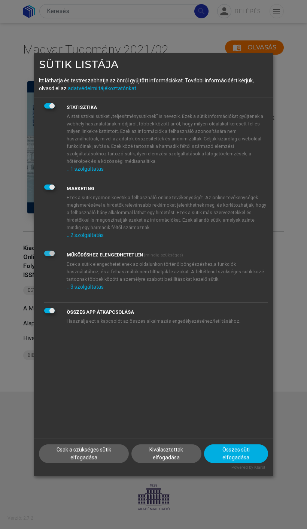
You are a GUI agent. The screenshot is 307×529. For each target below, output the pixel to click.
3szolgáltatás (85, 287)
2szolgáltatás (85, 235)
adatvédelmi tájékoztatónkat (102, 88)
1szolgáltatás (85, 169)
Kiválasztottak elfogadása (166, 453)
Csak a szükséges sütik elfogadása (84, 453)
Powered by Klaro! (248, 467)
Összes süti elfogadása (236, 453)
